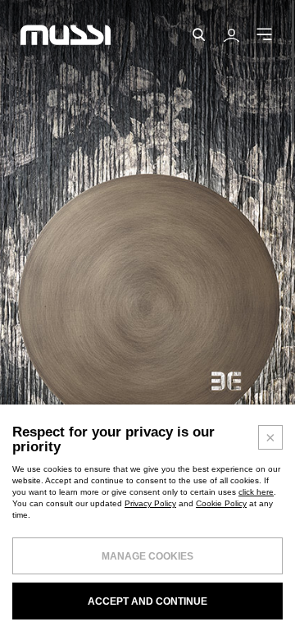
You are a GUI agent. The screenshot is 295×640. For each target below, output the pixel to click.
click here (256, 491)
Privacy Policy (150, 503)
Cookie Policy (221, 503)
